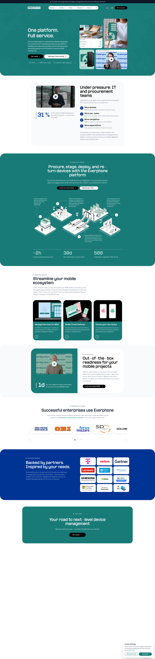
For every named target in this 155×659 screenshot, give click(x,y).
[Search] (96, 7)
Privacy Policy (131, 650)
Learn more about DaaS (66, 188)
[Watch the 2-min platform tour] (111, 59)
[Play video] (55, 97)
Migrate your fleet (88, 188)
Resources (79, 8)
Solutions (61, 8)
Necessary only (131, 654)
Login (112, 8)
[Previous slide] (29, 439)
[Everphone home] (34, 8)
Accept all (145, 654)
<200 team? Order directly (55, 56)
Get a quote (122, 8)
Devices (70, 8)
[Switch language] (107, 8)
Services (52, 8)
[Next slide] (125, 439)
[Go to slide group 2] (74, 439)
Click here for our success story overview (70, 418)
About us (89, 8)
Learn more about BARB (92, 386)
